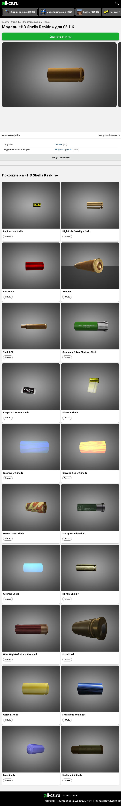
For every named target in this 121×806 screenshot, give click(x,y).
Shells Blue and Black (73, 714)
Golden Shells (10, 714)
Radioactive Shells (13, 231)
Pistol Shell (68, 654)
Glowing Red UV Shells (74, 472)
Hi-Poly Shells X (70, 593)
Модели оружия (67, 149)
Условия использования (108, 800)
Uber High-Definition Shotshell (20, 654)
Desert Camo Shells (13, 533)
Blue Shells (9, 775)
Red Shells (8, 291)
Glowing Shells (11, 593)
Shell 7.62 (8, 352)
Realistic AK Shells (72, 775)
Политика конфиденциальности (75, 800)
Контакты (50, 800)
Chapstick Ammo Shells (16, 412)
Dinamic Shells (70, 412)
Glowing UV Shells (13, 472)
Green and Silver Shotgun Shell (79, 352)
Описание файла (11, 135)
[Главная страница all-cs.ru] (10, 3)
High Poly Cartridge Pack (76, 231)
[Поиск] (117, 3)
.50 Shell (66, 291)
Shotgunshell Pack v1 (74, 533)
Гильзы (61, 144)
